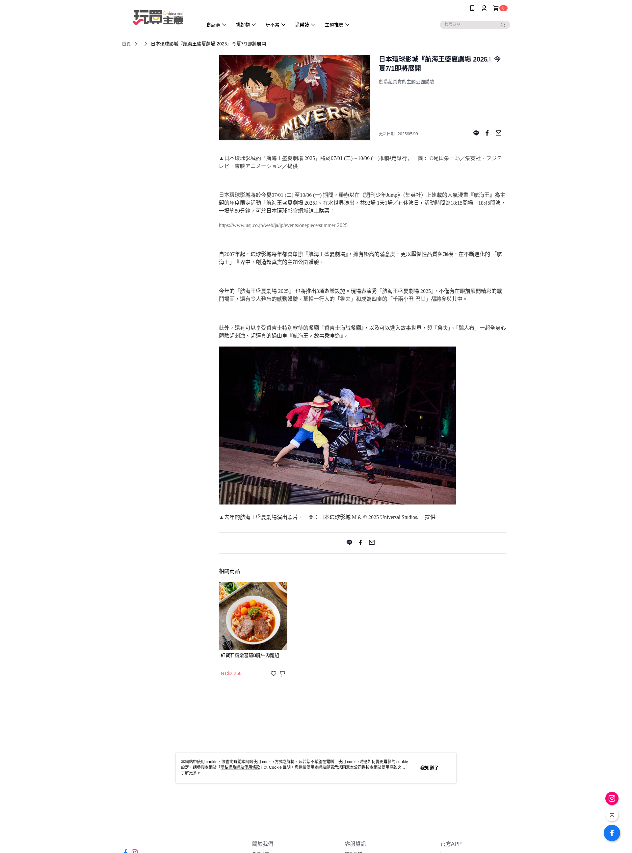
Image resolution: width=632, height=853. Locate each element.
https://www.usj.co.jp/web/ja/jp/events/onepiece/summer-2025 (283, 225)
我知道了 (429, 767)
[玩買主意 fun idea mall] (158, 17)
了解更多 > (190, 773)
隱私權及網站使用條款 (240, 767)
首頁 (126, 43)
